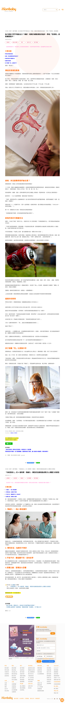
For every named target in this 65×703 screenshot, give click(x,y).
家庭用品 (22, 670)
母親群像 (39, 688)
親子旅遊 (22, 672)
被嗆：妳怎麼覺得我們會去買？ (12, 56)
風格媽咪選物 (40, 690)
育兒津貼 (7, 690)
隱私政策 (52, 658)
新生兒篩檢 (14, 679)
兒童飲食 (14, 688)
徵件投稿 (49, 673)
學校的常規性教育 (9, 53)
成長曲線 (14, 677)
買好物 (29, 688)
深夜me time (57, 677)
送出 (53, 633)
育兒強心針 (14, 672)
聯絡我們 (37, 698)
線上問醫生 (22, 686)
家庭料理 (22, 673)
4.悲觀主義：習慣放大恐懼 (11, 496)
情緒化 (22, 478)
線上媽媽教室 (31, 672)
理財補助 (22, 679)
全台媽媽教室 (40, 673)
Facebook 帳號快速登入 (49, 661)
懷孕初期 (7, 670)
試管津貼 (7, 675)
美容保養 (56, 673)
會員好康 (49, 670)
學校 (22, 42)
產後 (6, 685)
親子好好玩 (31, 673)
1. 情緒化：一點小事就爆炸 (11, 489)
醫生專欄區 (22, 688)
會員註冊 (49, 679)
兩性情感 (56, 670)
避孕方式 (29, 42)
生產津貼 (7, 673)
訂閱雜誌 (27, 698)
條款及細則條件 (46, 658)
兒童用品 (14, 686)
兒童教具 (14, 691)
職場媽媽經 (56, 675)
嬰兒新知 (14, 675)
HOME (6, 31)
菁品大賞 (56, 693)
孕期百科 (7, 672)
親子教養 (15, 31)
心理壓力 (8, 478)
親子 (10, 31)
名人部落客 (40, 686)
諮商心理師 (15, 42)
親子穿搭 (22, 677)
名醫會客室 (31, 675)
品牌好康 (39, 670)
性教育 (8, 42)
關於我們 (16, 698)
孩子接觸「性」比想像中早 (11, 62)
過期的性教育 (8, 60)
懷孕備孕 (7, 668)
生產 (6, 683)
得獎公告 (49, 677)
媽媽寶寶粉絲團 (30, 462)
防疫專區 (22, 690)
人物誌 (13, 584)
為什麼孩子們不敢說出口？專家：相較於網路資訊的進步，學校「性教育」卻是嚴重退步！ (39, 31)
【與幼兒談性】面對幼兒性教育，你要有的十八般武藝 (18, 449)
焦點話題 (39, 685)
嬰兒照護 (14, 668)
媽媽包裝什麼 (57, 679)
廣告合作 (32, 698)
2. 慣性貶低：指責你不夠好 (11, 492)
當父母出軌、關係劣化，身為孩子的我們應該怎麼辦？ (20, 605)
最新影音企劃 (31, 668)
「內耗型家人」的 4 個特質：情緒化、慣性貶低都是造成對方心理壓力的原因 (36, 469)
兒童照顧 (14, 684)
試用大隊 (30, 686)
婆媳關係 (56, 672)
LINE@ (38, 462)
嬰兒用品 (14, 670)
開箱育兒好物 (31, 670)
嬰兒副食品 (14, 673)
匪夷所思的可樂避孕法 (10, 58)
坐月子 (6, 688)
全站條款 (21, 698)
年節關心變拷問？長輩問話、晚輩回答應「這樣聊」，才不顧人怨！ (24, 607)
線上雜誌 (56, 688)
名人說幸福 (31, 677)
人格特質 (15, 478)
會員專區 (49, 683)
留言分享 (49, 672)
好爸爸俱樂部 (57, 684)
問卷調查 (49, 675)
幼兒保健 (30, 681)
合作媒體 (29, 478)
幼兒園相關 (14, 690)
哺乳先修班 (31, 679)
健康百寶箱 (22, 675)
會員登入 (49, 681)
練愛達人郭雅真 (14, 432)
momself (56, 668)
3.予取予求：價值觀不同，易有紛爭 (12, 494)
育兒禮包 (49, 668)
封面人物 (39, 683)
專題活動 (39, 668)
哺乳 (6, 686)
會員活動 (39, 672)
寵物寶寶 (22, 681)
